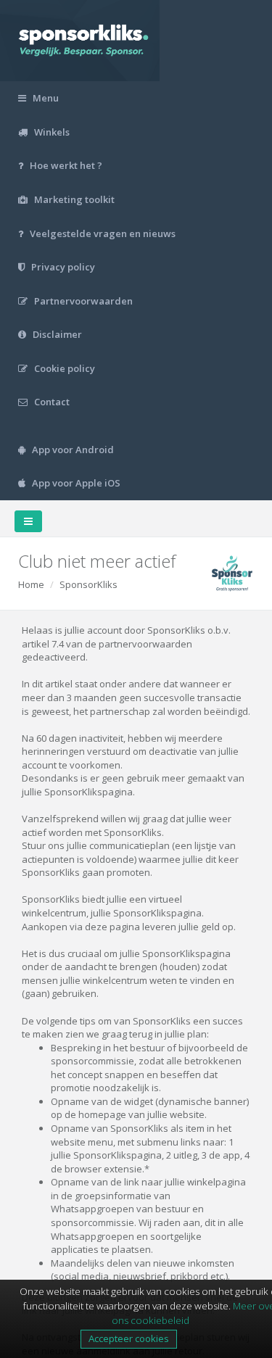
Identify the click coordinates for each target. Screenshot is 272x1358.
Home (31, 584)
